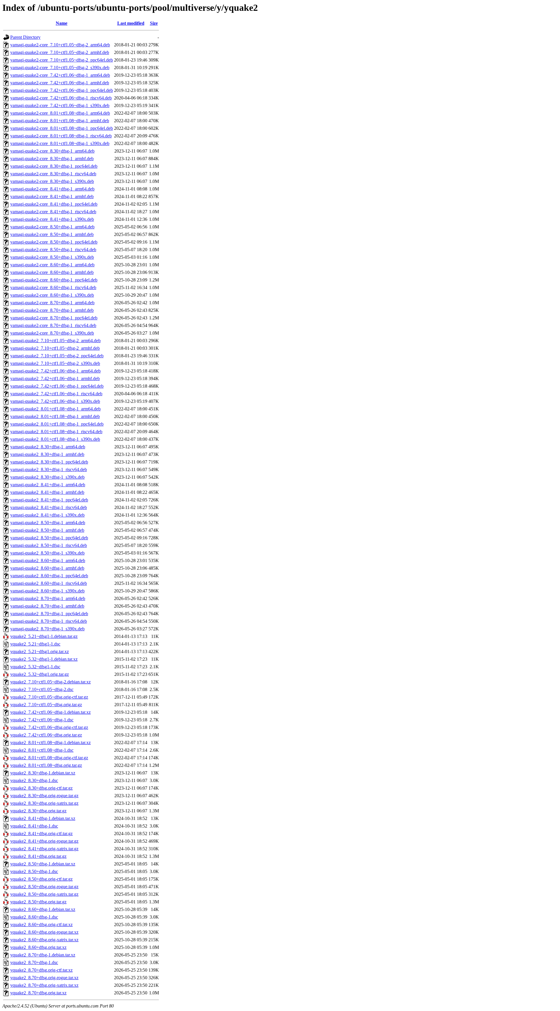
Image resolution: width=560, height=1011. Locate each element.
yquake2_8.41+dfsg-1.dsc (34, 825)
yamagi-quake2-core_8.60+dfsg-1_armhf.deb (52, 272)
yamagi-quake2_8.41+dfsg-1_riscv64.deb (48, 507)
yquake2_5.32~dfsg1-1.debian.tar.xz (44, 659)
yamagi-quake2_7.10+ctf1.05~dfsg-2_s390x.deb (55, 363)
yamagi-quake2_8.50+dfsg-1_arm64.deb (47, 522)
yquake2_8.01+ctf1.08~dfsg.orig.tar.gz (46, 765)
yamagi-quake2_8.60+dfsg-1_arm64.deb (47, 560)
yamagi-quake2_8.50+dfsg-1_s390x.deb (47, 552)
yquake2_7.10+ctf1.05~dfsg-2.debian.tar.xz (50, 681)
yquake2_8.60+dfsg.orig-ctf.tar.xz (41, 924)
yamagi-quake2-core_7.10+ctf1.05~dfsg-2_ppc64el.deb (61, 59)
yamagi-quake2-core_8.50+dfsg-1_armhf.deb (52, 234)
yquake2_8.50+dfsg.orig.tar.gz (38, 901)
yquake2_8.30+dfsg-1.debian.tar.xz (42, 772)
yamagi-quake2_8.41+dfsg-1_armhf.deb (47, 492)
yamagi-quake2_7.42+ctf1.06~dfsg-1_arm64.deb (55, 370)
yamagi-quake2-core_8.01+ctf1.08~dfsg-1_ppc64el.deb (61, 128)
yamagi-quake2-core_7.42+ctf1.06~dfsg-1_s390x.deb (59, 105)
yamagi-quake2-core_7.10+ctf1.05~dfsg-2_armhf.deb (59, 52)
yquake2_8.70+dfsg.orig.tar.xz (38, 992)
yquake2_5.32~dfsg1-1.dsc (35, 666)
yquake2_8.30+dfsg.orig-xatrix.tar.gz (44, 803)
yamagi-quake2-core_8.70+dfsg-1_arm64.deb (52, 302)
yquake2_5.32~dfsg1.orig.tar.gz (39, 674)
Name (61, 23)
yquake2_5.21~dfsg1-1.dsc (35, 643)
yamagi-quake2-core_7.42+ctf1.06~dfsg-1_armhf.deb (59, 82)
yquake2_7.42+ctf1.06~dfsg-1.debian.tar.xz (50, 712)
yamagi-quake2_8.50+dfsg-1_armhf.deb (47, 530)
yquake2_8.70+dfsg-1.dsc (34, 962)
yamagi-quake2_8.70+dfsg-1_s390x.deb (47, 628)
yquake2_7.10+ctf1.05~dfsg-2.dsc (42, 689)
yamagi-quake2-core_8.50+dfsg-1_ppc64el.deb (53, 241)
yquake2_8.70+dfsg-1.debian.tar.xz (42, 954)
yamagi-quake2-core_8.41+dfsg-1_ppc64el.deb (53, 204)
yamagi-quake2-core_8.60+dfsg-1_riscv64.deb (53, 287)
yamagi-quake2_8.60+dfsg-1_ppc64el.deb (49, 575)
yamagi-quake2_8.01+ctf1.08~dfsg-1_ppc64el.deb (57, 423)
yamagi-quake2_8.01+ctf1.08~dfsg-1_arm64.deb (55, 408)
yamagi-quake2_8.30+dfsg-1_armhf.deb (47, 454)
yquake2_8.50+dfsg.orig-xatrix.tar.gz (44, 894)
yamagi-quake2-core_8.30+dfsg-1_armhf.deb (52, 158)
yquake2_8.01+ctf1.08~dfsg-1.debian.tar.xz (50, 742)
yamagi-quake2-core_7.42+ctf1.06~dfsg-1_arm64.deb (60, 75)
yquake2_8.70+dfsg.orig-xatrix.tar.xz (44, 985)
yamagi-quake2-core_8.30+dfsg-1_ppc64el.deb (53, 166)
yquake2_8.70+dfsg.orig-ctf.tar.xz (41, 970)
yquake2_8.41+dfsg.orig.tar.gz (38, 856)
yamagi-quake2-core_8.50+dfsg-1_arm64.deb (52, 226)
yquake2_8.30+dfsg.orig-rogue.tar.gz (44, 795)
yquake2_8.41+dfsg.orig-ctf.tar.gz (41, 833)
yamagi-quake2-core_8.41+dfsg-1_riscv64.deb (53, 211)
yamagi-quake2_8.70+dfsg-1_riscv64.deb (48, 621)
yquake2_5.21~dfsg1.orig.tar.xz (39, 651)
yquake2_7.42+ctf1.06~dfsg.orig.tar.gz (46, 734)
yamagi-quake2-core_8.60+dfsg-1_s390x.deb (52, 295)
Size (154, 23)
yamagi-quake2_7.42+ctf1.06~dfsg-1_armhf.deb (55, 378)
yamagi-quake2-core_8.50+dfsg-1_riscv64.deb (53, 249)
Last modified (130, 23)
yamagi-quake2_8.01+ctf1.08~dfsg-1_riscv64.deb (56, 431)
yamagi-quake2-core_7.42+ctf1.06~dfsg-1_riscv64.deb (61, 97)
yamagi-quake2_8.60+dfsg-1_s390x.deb (47, 590)
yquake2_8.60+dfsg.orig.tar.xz (38, 947)
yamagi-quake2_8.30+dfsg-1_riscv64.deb (48, 469)
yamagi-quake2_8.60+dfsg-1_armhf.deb (47, 568)
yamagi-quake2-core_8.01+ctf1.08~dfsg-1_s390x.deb (59, 143)
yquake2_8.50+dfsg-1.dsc (34, 871)
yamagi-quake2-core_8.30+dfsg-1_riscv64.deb (53, 173)
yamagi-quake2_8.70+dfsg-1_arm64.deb (47, 598)
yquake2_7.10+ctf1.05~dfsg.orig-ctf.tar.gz (49, 697)
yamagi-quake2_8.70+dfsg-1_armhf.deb (47, 606)
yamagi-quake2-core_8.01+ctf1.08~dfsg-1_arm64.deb (60, 113)
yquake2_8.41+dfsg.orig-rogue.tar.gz (44, 841)
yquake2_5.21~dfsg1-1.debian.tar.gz (44, 636)
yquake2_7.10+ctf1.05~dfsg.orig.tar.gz (46, 704)
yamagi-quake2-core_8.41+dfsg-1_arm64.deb (52, 188)
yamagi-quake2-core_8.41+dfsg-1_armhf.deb (52, 196)
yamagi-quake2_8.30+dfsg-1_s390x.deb (47, 477)
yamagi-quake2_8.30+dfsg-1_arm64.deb (47, 446)
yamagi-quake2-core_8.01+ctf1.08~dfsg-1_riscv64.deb (61, 135)
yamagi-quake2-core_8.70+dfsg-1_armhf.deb (52, 310)
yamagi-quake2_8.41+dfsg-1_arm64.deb (47, 484)
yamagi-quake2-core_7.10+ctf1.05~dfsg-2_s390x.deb (59, 67)
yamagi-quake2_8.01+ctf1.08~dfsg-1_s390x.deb (55, 439)
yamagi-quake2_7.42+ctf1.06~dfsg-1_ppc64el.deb (57, 386)
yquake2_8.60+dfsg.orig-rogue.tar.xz (44, 932)
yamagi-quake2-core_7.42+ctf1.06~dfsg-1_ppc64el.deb (61, 90)
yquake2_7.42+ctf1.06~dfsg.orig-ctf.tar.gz (49, 727)
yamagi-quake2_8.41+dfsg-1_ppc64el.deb (49, 499)
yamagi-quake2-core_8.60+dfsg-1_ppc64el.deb (53, 279)
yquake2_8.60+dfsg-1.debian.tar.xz (42, 909)
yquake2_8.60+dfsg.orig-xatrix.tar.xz (44, 939)
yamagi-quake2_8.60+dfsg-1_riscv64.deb (48, 583)
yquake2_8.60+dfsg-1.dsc (34, 916)
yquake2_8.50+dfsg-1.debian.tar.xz (42, 863)
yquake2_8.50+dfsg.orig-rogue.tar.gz (44, 886)
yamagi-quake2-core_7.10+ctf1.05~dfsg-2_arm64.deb (60, 44)
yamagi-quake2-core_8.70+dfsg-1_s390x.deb (52, 332)
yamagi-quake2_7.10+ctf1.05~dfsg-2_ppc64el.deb (57, 355)
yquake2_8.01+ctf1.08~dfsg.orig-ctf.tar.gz (49, 757)
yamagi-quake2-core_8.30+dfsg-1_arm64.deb (52, 150)
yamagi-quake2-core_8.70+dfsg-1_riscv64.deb (53, 325)
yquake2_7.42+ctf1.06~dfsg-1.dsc (42, 719)
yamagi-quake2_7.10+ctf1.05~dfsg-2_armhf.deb (55, 348)
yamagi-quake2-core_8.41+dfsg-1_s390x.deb (52, 219)
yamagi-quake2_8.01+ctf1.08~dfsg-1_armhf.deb (55, 416)
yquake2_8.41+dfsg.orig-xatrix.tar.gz (44, 848)
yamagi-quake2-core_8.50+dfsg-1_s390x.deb (52, 257)
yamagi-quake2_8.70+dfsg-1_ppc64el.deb (49, 613)
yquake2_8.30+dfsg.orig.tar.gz (38, 810)
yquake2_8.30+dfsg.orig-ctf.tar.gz (41, 788)
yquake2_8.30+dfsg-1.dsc (34, 780)
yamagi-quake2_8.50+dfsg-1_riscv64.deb (48, 545)
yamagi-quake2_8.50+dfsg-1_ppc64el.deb (49, 537)
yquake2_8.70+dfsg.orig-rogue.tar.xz (44, 977)
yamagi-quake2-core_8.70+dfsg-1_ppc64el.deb (53, 317)
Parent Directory (25, 37)
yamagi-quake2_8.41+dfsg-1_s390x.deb (47, 515)
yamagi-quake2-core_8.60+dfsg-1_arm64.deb (52, 264)
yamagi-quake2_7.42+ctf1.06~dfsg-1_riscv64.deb (56, 393)
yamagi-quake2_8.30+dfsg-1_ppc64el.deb (49, 461)
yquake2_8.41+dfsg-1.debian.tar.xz (42, 818)
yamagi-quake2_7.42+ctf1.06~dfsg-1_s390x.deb (55, 401)
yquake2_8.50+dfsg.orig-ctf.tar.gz (41, 879)
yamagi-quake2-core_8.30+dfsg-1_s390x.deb (52, 181)
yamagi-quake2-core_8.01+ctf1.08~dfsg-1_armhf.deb (59, 120)
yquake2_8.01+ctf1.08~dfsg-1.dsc (42, 750)
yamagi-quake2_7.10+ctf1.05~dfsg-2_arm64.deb (55, 340)
